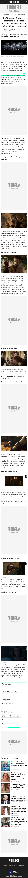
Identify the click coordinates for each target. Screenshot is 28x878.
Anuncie (22, 865)
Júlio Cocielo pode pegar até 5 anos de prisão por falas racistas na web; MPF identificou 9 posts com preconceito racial (19, 821)
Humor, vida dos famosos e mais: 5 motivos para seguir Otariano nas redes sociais (19, 764)
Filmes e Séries (8, 703)
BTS (3, 716)
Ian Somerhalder (8, 724)
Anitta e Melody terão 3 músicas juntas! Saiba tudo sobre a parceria (18, 785)
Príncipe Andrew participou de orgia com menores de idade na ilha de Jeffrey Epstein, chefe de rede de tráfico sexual (19, 798)
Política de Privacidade (8, 865)
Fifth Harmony (14, 716)
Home (2, 14)
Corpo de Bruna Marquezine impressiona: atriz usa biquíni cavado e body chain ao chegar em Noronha (19, 810)
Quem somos (17, 865)
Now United (6, 720)
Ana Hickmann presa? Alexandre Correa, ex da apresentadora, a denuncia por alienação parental (18, 776)
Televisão (5, 696)
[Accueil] (14, 2)
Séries (15, 696)
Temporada (6, 700)
